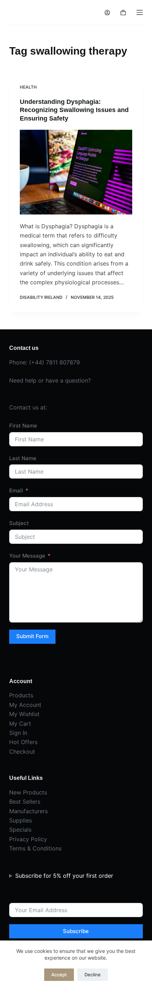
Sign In (18, 732)
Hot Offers (23, 742)
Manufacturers (28, 811)
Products (21, 695)
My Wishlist (24, 714)
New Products (28, 792)
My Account (25, 704)
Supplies (20, 820)
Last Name (22, 458)
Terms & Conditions (35, 848)
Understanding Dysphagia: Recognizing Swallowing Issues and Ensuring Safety (74, 110)
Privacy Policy (28, 839)
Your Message (27, 555)
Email (16, 490)
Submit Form (32, 636)
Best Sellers (24, 801)
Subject (19, 523)
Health (28, 87)
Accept (59, 974)
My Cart (20, 723)
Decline (92, 974)
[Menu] (139, 12)
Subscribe (76, 931)
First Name (23, 425)
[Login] (107, 12)
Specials (20, 829)
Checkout (22, 751)
